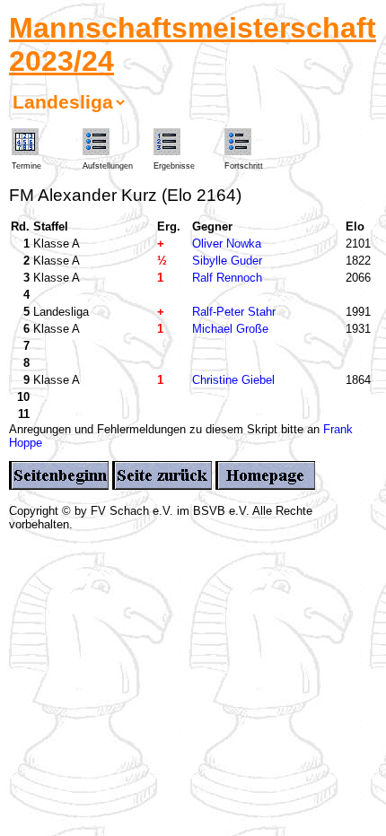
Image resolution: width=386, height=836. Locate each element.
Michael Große (230, 328)
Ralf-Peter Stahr (234, 311)
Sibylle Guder (227, 260)
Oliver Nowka (226, 243)
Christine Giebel (233, 380)
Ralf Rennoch (227, 277)
